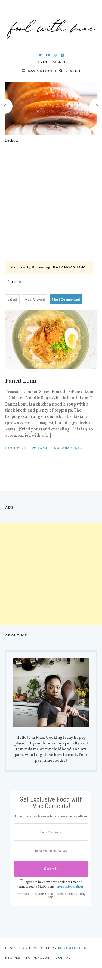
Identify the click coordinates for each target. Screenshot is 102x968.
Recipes (12, 957)
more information (69, 887)
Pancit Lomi (20, 381)
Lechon (11, 140)
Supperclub (38, 957)
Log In (41, 62)
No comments (68, 448)
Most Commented (66, 299)
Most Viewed (34, 299)
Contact (64, 957)
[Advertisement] (51, 205)
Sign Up (60, 62)
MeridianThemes (75, 948)
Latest (12, 299)
